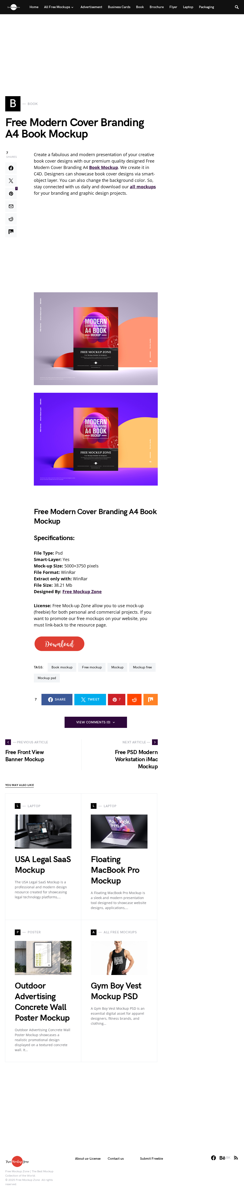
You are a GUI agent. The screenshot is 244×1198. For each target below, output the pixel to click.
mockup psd (47, 678)
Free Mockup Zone (82, 591)
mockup (117, 667)
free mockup (92, 667)
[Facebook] (213, 1157)
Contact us (116, 1159)
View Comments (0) (93, 722)
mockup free (142, 667)
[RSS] (236, 1157)
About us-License (88, 1159)
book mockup (61, 667)
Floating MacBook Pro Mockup (115, 870)
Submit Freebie (151, 1159)
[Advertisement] (122, 47)
